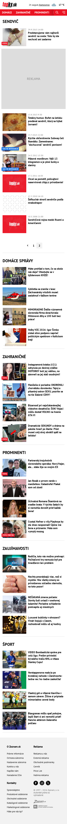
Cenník (37, 766)
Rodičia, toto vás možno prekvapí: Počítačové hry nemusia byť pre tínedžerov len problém (46, 560)
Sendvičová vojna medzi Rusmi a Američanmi (46, 221)
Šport (9, 644)
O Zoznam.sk (14, 746)
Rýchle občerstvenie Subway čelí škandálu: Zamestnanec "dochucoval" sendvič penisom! (46, 141)
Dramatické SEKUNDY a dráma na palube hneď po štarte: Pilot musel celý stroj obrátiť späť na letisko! (46, 430)
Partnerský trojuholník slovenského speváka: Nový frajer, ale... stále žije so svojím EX (46, 464)
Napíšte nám (13, 770)
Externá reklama (41, 758)
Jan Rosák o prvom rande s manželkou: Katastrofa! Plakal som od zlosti (44, 484)
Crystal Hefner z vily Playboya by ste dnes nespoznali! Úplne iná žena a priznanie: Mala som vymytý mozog (45, 526)
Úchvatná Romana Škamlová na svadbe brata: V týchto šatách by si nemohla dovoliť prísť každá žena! (45, 506)
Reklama (38, 746)
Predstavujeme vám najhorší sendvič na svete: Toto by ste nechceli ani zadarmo (43, 36)
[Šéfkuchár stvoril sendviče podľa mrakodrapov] (14, 204)
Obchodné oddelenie (17, 798)
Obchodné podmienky (44, 762)
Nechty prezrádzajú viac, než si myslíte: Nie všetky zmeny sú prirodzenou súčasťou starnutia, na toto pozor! (45, 581)
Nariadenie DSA (14, 775)
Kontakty (11, 783)
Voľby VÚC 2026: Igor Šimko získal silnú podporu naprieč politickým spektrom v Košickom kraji (45, 334)
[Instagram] (42, 783)
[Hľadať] (57, 12)
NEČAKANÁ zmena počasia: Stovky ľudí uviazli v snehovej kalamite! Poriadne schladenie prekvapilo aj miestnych (44, 602)
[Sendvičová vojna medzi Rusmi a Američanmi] (14, 224)
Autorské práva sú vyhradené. (42, 794)
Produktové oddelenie (17, 794)
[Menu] (63, 12)
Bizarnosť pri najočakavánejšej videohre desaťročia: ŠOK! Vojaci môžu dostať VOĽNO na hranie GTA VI (45, 410)
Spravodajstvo (13, 790)
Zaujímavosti (16, 548)
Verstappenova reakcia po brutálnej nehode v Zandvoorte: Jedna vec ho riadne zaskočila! (45, 676)
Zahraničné (23, 12)
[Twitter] (48, 783)
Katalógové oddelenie (17, 802)
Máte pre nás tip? (15, 811)
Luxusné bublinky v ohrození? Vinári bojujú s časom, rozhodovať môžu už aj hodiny (44, 621)
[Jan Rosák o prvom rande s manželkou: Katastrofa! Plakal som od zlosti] (14, 488)
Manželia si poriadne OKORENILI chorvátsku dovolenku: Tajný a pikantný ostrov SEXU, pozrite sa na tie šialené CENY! (45, 389)
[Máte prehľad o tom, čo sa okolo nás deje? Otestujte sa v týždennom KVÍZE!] (14, 276)
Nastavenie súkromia (16, 762)
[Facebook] (36, 783)
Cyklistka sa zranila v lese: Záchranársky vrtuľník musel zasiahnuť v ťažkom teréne (43, 292)
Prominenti (42, 12)
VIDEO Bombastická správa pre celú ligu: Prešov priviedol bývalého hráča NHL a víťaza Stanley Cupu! (44, 657)
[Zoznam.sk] (40, 802)
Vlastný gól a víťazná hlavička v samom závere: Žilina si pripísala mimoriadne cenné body (45, 696)
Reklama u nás (40, 753)
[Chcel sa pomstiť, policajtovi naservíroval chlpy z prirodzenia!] (14, 183)
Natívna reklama (41, 775)
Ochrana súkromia (15, 758)
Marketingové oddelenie (18, 807)
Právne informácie (15, 753)
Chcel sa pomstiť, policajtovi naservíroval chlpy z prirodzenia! (45, 180)
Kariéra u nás (13, 766)
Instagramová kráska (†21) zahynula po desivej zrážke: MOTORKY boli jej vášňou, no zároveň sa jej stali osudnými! (44, 369)
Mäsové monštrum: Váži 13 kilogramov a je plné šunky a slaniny (43, 162)
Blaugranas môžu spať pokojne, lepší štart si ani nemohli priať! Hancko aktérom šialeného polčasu (45, 718)
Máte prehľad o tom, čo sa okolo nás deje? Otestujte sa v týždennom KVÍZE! (45, 272)
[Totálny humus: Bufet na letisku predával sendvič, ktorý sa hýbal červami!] (14, 122)
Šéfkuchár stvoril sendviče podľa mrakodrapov (45, 201)
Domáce (7, 12)
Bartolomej (44, 4)
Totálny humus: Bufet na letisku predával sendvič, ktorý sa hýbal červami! (45, 121)
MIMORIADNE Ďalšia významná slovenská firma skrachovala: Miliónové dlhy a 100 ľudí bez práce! (45, 314)
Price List (38, 770)
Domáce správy (18, 260)
